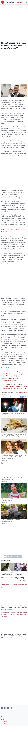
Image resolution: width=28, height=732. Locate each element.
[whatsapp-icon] (11, 708)
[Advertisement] (14, 21)
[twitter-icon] (5, 708)
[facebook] (5, 556)
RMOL (8, 368)
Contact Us (5, 719)
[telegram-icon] (8, 708)
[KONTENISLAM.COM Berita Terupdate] (14, 2)
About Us (4, 717)
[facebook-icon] (2, 708)
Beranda (4, 715)
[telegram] (14, 556)
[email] (20, 556)
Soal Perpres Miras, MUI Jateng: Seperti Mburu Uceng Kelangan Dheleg (7, 574)
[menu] (2, 2)
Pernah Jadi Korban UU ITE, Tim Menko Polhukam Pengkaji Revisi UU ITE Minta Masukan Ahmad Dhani (20, 575)
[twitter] (8, 556)
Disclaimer (5, 721)
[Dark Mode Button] (26, 2)
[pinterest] (17, 556)
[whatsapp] (11, 556)
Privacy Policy (5, 723)
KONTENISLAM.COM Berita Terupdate (16, 729)
